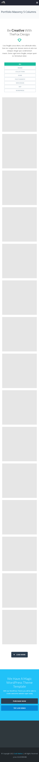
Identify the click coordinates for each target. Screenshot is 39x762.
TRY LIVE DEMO (19, 708)
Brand (20, 68)
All (20, 64)
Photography (20, 79)
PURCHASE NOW (19, 701)
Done (20, 75)
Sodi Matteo (18, 754)
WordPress (20, 90)
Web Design (20, 83)
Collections (20, 72)
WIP (20, 87)
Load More (20, 655)
